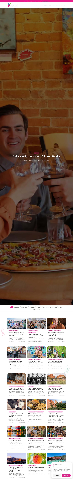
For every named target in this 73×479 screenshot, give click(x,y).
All (11, 307)
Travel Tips (36, 309)
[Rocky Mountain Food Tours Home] (13, 5)
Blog (59, 5)
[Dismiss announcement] (71, 1)
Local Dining (45, 307)
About (48, 5)
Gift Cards (63, 5)
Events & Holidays (24, 307)
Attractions (16, 307)
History (39, 307)
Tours (35, 5)
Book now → (45, 1)
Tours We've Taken (53, 307)
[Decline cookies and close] (70, 464)
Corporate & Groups (42, 5)
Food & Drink (32, 307)
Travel (60, 307)
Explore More (54, 5)
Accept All (66, 475)
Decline (57, 475)
